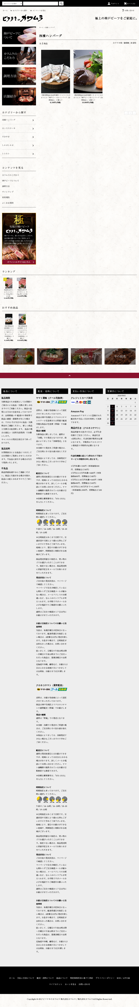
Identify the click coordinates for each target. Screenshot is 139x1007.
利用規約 (6, 197)
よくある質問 (7, 203)
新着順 (133, 43)
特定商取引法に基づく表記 (81, 978)
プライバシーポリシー (104, 978)
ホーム (5, 10)
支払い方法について (25, 978)
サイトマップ (7, 192)
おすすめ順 (117, 43)
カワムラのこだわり (10, 175)
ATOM (126, 978)
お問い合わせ (129, 10)
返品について (62, 978)
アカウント (114, 3)
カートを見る (70, 984)
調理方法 (6, 186)
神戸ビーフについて (10, 181)
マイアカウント (55, 984)
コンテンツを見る (39, 10)
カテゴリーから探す (20, 10)
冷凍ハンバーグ (50, 27)
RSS (119, 978)
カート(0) (131, 3)
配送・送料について (45, 978)
